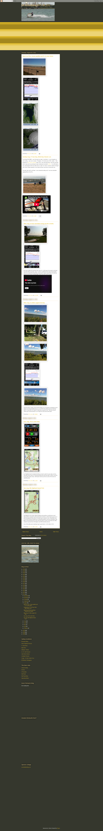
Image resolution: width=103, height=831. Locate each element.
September (26, 601)
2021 (24, 576)
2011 (24, 594)
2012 (24, 592)
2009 (24, 632)
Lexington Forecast (25, 656)
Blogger (58, 828)
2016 (24, 585)
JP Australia (24, 671)
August (25, 602)
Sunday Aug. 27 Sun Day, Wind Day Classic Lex (37, 157)
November (26, 597)
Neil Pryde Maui (25, 676)
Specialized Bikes (25, 678)
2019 (24, 579)
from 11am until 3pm (32, 162)
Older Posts (56, 531)
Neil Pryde (24, 673)
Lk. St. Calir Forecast (26, 651)
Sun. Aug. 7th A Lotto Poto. (32, 421)
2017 (24, 583)
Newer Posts (26, 531)
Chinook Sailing (25, 667)
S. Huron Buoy (24, 645)
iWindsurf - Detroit (25, 649)
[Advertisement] (28, 694)
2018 (24, 581)
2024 (24, 571)
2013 (24, 590)
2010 (24, 630)
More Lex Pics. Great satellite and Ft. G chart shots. (38, 56)
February (26, 628)
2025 (24, 569)
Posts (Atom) (43, 535)
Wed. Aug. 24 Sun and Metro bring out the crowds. (39, 223)
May (25, 624)
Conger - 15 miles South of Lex (28, 658)
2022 (24, 574)
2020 (24, 578)
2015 (24, 587)
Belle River (24, 647)
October (26, 599)
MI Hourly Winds (25, 641)
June (25, 622)
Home (41, 531)
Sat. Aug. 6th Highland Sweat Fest (34, 488)
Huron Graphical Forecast (27, 643)
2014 (24, 588)
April (25, 626)
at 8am (49, 164)
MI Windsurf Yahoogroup (26, 660)
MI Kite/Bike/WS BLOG (35, 5)
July (25, 621)
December (26, 595)
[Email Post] (39, 153)
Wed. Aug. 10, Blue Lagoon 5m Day (34, 302)
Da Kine (23, 669)
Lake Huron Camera (26, 653)
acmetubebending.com (26, 767)
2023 (24, 572)
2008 (24, 633)
